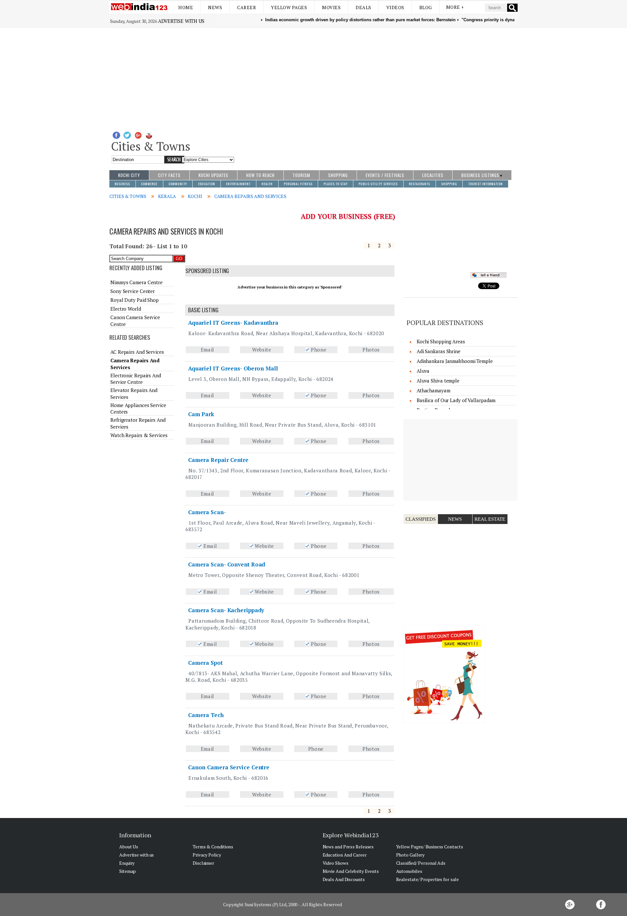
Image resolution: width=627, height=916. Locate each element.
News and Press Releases (348, 846)
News (215, 7)
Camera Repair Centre (218, 460)
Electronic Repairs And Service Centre (135, 378)
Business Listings (480, 175)
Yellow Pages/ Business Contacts (429, 846)
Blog (425, 7)
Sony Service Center (132, 291)
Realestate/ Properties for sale (427, 879)
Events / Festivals (385, 175)
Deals (363, 7)
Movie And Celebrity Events (351, 871)
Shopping (338, 175)
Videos (395, 7)
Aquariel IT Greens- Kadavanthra (233, 322)
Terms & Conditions (213, 846)
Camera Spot (205, 662)
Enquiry (127, 863)
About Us (128, 846)
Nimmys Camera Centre (136, 282)
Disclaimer (203, 863)
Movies (331, 7)
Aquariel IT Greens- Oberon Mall (233, 368)
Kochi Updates (213, 175)
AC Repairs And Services (137, 352)
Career (246, 7)
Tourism (301, 175)
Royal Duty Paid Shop (134, 300)
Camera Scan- (207, 512)
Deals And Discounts (344, 879)
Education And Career (345, 855)
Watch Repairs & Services (139, 435)
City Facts (169, 175)
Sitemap (127, 871)
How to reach (260, 175)
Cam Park (201, 414)
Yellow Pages (289, 7)
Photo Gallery (410, 855)
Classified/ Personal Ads (421, 863)
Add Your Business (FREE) (348, 216)
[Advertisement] (313, 77)
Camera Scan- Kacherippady (226, 610)
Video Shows (335, 863)
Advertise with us (181, 21)
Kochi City (129, 175)
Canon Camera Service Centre (228, 767)
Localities (432, 175)
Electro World (125, 308)
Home (185, 7)
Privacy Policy (207, 855)
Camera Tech (206, 715)
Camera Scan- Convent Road (226, 564)
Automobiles (409, 871)
